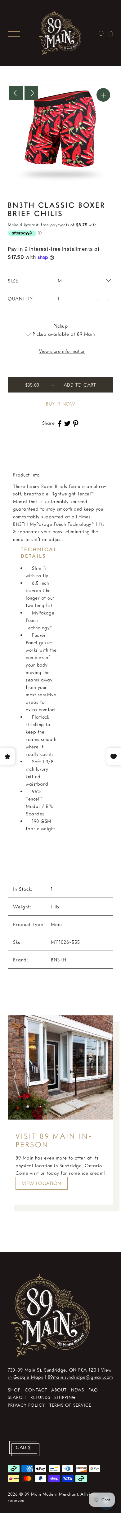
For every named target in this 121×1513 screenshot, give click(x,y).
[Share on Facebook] (59, 423)
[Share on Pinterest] (75, 423)
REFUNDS (40, 1397)
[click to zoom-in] (103, 95)
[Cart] (111, 33)
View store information (62, 351)
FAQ (93, 1389)
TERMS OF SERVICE (70, 1405)
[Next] (31, 93)
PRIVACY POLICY (26, 1405)
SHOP (14, 1389)
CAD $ (23, 1447)
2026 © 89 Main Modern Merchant (43, 1494)
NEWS (77, 1389)
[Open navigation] (15, 33)
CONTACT (36, 1389)
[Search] (101, 33)
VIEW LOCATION (41, 1183)
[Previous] (16, 93)
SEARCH (17, 1397)
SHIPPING (65, 1397)
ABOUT (59, 1389)
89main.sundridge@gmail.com (80, 1377)
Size (13, 280)
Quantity (20, 298)
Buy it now (60, 403)
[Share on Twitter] (67, 423)
